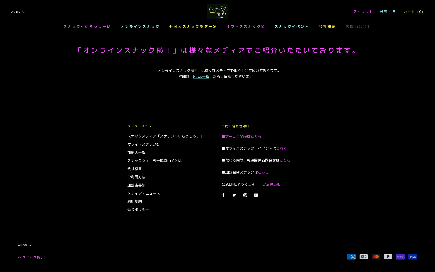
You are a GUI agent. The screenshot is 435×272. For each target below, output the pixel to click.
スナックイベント (291, 26)
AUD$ (16, 12)
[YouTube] (256, 195)
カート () (414, 11)
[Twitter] (234, 195)
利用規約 (134, 201)
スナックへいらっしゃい (87, 26)
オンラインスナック (140, 26)
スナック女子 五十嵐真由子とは (154, 160)
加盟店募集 (136, 185)
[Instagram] (245, 195)
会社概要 (327, 26)
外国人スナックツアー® (193, 26)
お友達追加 (271, 184)
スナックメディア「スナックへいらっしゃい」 (165, 136)
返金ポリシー (138, 209)
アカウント (363, 11)
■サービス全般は (236, 136)
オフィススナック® (245, 26)
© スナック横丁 (31, 257)
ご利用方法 (136, 176)
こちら (256, 136)
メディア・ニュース (143, 193)
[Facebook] (223, 195)
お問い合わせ (359, 26)
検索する (388, 11)
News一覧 (201, 76)
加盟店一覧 (136, 152)
